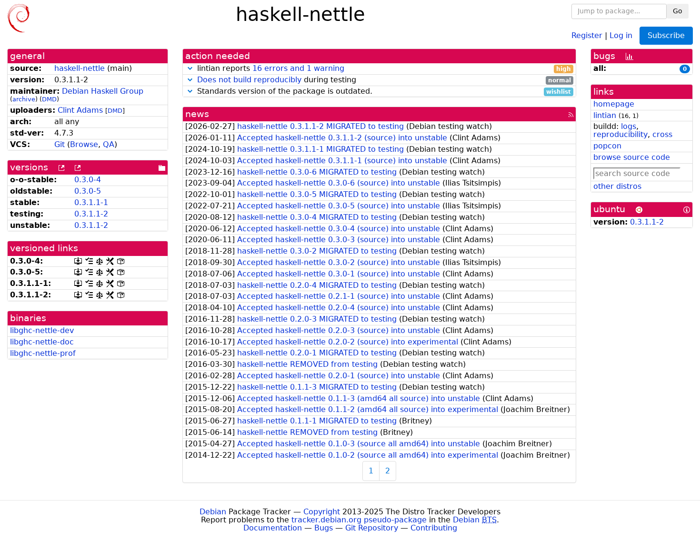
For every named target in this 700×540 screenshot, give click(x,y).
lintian (604, 115)
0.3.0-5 (87, 191)
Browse (84, 144)
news (197, 113)
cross (662, 134)
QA (108, 144)
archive (23, 99)
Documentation (272, 527)
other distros (617, 186)
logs (628, 126)
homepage (613, 103)
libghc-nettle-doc (42, 341)
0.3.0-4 (87, 179)
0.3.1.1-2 (91, 213)
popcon (607, 145)
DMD (49, 99)
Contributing (433, 527)
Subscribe (666, 35)
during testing (384, 80)
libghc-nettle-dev (42, 330)
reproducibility (620, 134)
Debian (213, 511)
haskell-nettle (79, 68)
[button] (190, 68)
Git (59, 144)
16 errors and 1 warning (298, 68)
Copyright (321, 511)
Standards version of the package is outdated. (383, 92)
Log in (621, 34)
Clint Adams (80, 110)
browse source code (631, 157)
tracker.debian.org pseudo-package (359, 519)
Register (586, 34)
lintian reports (383, 69)
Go (677, 11)
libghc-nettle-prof (43, 353)
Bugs (323, 527)
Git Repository (371, 527)
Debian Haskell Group (102, 91)
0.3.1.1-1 (91, 202)
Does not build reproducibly (249, 79)
